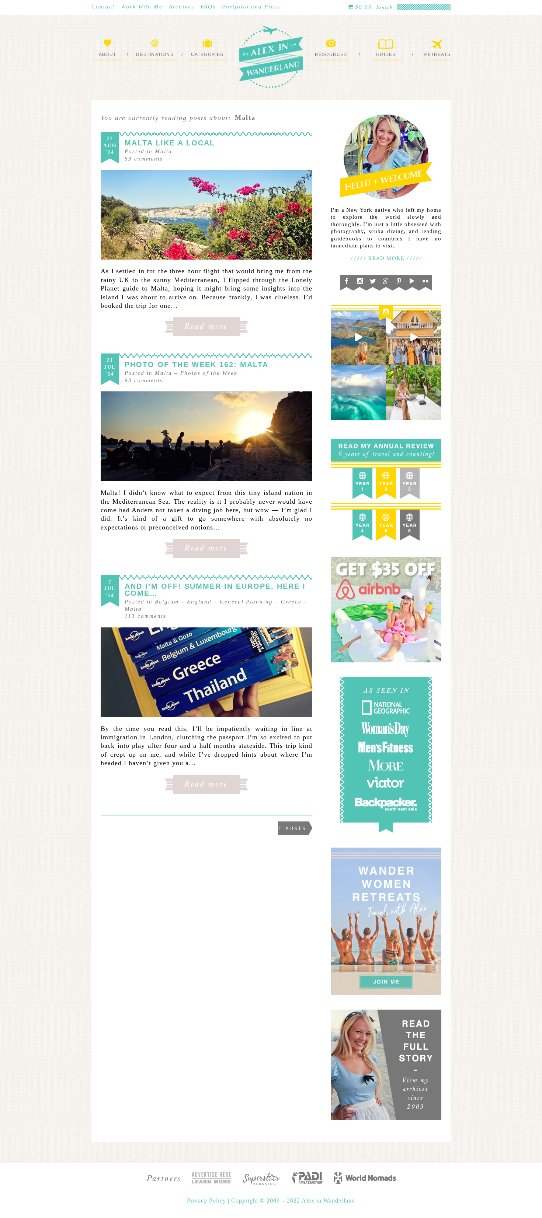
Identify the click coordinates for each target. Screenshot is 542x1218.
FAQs (208, 7)
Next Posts (285, 828)
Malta (163, 151)
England (199, 602)
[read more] (206, 215)
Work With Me (142, 7)
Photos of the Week (208, 373)
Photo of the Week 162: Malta (196, 364)
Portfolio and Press (251, 7)
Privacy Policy (207, 1200)
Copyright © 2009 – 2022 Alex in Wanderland (293, 1200)
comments (144, 159)
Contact (103, 7)
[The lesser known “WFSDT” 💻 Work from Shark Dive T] (413, 392)
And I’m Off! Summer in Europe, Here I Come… (215, 589)
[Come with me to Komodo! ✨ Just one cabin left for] (358, 337)
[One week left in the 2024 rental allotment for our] (413, 337)
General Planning (246, 602)
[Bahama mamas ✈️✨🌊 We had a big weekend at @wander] (358, 392)
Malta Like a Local (170, 143)
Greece (291, 602)
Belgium (167, 602)
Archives (181, 7)
